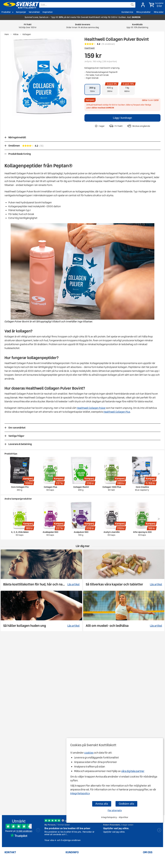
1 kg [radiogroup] (128, 88)
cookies (88, 753)
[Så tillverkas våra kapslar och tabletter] (124, 569)
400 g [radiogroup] (112, 88)
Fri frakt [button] (28, 26)
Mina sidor (159, 12)
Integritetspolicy (79, 793)
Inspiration (48, 12)
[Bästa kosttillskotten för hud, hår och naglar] (41, 569)
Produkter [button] (6, 12)
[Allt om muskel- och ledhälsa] (124, 611)
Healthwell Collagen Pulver (91, 408)
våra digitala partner (132, 771)
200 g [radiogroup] (92, 89)
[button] (155, 5)
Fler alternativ (115, 810)
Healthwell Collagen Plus (116, 412)
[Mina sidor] (142, 5)
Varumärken (34, 12)
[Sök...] (132, 4)
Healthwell (89, 48)
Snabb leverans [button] (82, 26)
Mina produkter (143, 12)
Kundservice (127, 12)
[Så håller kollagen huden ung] (41, 611)
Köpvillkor (123, 817)
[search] (87, 5)
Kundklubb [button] (137, 26)
